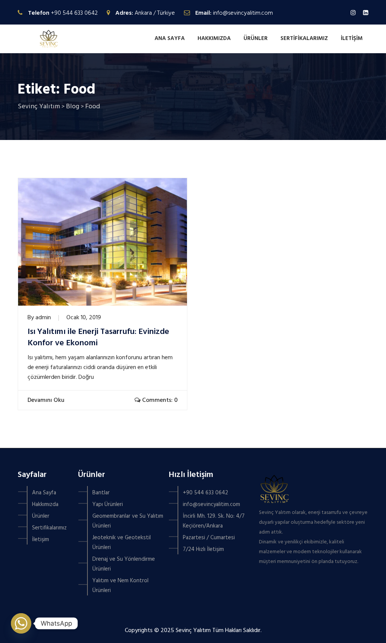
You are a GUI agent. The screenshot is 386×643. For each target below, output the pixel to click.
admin (43, 318)
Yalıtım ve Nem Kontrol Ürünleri (120, 585)
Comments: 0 (159, 400)
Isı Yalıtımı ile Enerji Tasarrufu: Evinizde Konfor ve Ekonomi (98, 337)
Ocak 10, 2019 (83, 318)
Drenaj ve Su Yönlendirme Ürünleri (123, 564)
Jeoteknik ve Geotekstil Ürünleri (121, 542)
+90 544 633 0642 (74, 13)
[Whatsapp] (21, 623)
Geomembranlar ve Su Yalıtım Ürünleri (127, 521)
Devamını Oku (45, 400)
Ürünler (256, 38)
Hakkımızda (214, 38)
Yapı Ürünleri (107, 504)
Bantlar (101, 492)
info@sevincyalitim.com (243, 13)
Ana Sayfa (170, 38)
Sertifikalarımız (304, 38)
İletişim (352, 38)
